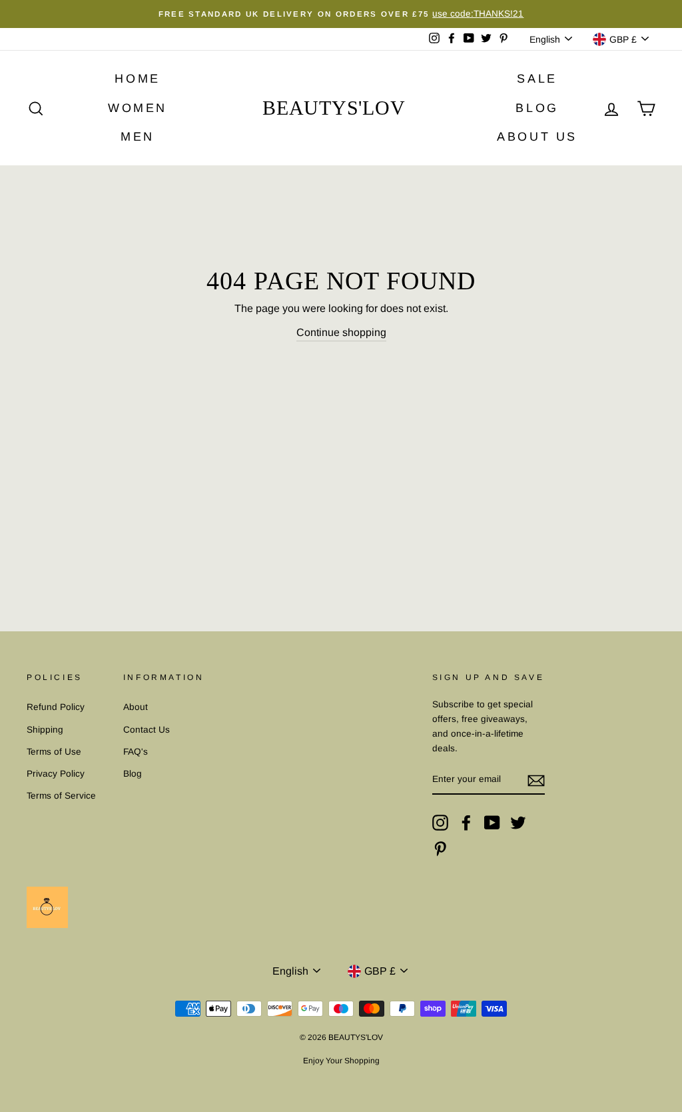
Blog (132, 774)
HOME (137, 78)
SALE (537, 78)
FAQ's (135, 752)
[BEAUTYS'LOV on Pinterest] (440, 849)
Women (137, 108)
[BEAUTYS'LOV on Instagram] (440, 823)
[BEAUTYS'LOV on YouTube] (492, 823)
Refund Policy (56, 707)
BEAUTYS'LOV (333, 108)
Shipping (45, 730)
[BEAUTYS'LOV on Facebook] (466, 823)
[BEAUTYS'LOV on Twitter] (518, 823)
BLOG (536, 108)
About (135, 707)
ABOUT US (537, 136)
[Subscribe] (536, 780)
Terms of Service (61, 796)
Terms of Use (54, 752)
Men (138, 136)
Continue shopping (341, 332)
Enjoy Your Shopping (341, 1060)
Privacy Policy (56, 774)
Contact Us (146, 730)
